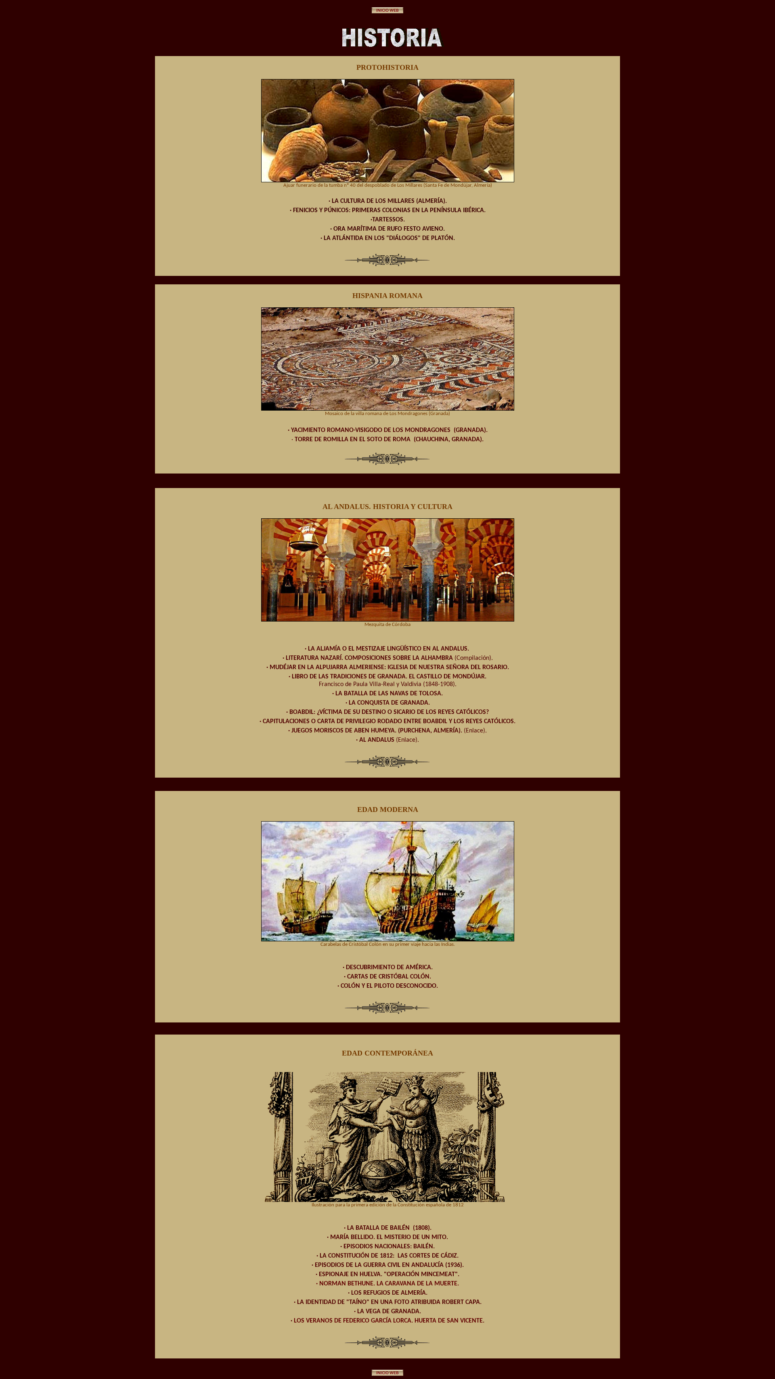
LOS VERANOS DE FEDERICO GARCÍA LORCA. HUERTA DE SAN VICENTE (388, 1321)
